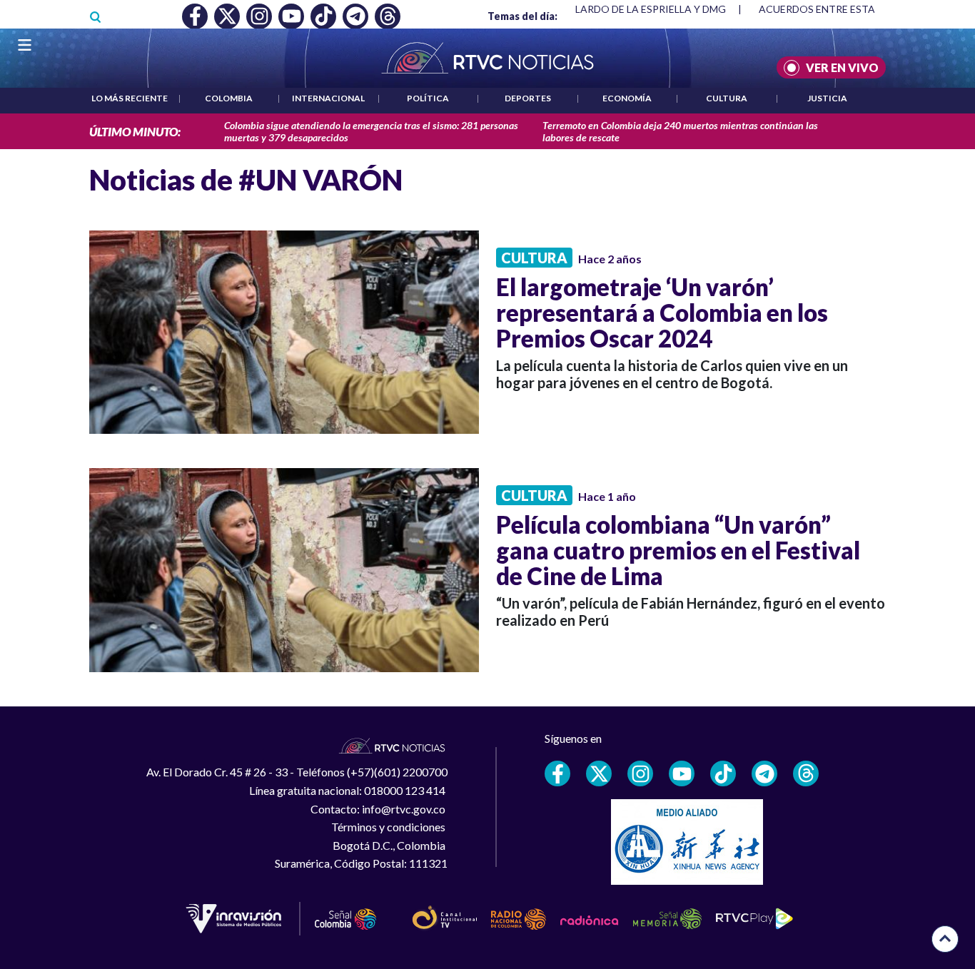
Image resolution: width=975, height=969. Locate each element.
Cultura (726, 98)
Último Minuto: (135, 131)
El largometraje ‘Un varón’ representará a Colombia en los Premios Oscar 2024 (662, 312)
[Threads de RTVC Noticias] (806, 773)
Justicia (827, 98)
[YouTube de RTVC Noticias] (681, 773)
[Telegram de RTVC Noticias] (764, 773)
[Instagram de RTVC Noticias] (640, 773)
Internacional (328, 98)
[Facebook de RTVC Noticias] (557, 773)
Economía (627, 98)
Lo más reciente (129, 98)
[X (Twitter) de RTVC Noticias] (599, 773)
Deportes (528, 98)
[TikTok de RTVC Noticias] (723, 773)
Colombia (229, 98)
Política (428, 98)
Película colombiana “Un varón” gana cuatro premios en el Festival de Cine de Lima (678, 550)
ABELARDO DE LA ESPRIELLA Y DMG (641, 9)
